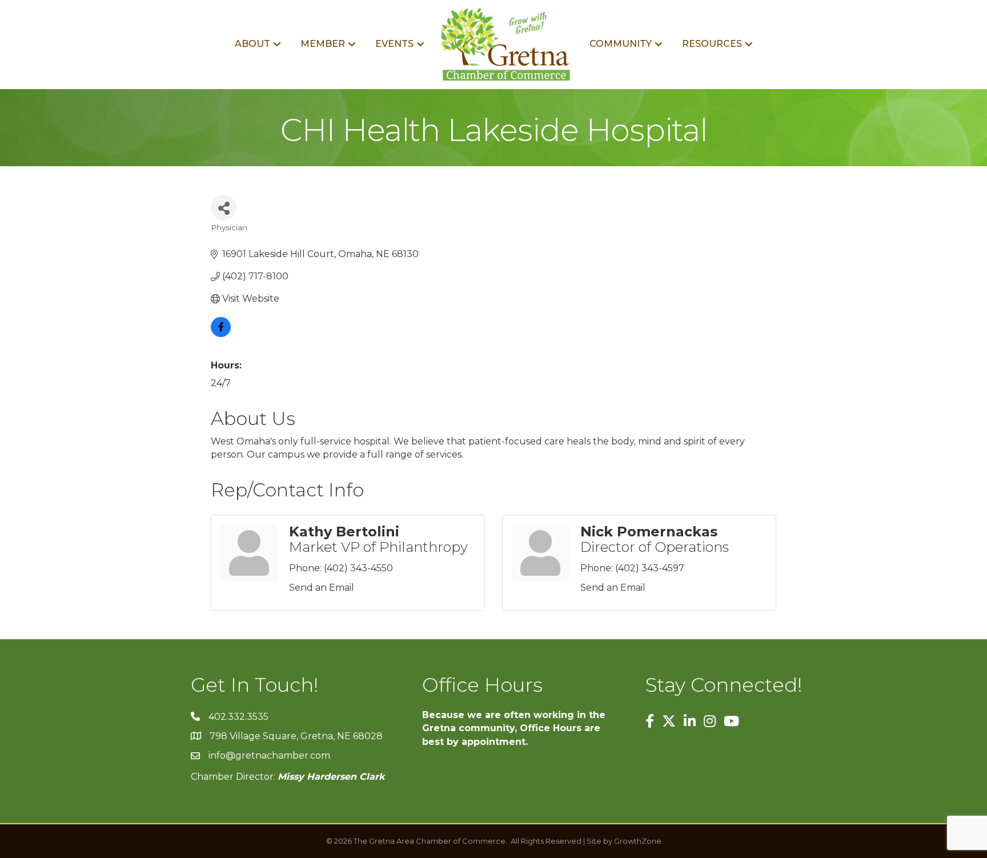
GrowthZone (637, 840)
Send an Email (321, 587)
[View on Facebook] (221, 333)
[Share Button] (223, 207)
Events (394, 43)
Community (620, 43)
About (252, 43)
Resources (712, 43)
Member (322, 43)
